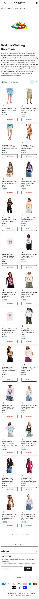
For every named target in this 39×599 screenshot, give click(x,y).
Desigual (4, 112)
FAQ (28, 593)
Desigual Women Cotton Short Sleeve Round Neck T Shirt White (9, 257)
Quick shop (10, 119)
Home (3, 8)
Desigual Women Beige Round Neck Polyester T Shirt (10, 183)
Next (27, 534)
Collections (34, 593)
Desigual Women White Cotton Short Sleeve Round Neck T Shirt (10, 330)
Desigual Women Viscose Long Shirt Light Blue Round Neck (9, 443)
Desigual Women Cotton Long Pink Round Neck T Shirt (8, 407)
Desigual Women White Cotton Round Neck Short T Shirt (29, 256)
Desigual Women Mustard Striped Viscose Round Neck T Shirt (9, 369)
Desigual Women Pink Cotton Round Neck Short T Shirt (28, 368)
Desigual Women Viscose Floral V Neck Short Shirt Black (9, 479)
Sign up (28, 569)
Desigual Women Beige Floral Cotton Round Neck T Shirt (28, 219)
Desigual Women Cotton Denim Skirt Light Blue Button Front (9, 146)
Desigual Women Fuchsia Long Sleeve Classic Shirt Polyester (28, 479)
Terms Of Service (11, 593)
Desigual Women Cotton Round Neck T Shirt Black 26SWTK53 (9, 219)
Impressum (21, 593)
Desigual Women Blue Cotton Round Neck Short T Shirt (28, 183)
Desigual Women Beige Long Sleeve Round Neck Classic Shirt (9, 516)
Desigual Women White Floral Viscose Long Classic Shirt (29, 407)
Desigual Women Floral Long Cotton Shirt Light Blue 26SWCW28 (29, 516)
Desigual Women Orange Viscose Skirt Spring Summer (28, 146)
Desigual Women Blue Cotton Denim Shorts (9, 109)
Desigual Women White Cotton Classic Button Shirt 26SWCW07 (29, 443)
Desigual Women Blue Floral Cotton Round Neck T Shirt (9, 294)
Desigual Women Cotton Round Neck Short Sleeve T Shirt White (27, 331)
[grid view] (32, 82)
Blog (3, 593)
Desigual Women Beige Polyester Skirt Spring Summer (28, 110)
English (19, 577)
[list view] (36, 82)
